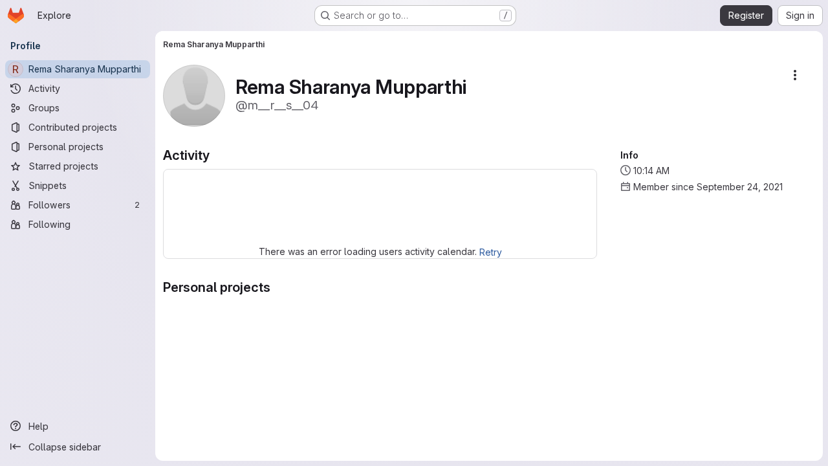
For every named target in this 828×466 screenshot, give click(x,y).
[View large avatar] (194, 94)
